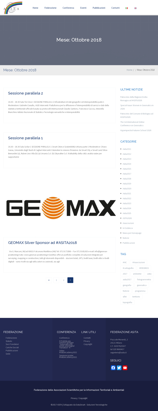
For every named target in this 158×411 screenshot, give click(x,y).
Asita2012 (127, 154)
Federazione (50, 7)
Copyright (88, 344)
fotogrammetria (144, 279)
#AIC (125, 262)
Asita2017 (127, 173)
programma (140, 290)
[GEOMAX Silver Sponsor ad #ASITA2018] (59, 207)
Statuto (9, 341)
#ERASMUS (144, 268)
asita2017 (127, 279)
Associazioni (128, 223)
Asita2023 (127, 203)
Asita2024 (127, 208)
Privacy (87, 341)
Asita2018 (127, 178)
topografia (127, 302)
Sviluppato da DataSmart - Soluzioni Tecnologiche (85, 404)
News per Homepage (132, 233)
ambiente (137, 273)
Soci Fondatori (12, 344)
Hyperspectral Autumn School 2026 (135, 130)
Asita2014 (127, 163)
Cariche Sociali (12, 347)
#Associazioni (139, 262)
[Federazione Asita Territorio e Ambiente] (12, 7)
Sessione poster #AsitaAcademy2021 (68, 356)
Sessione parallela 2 (25, 93)
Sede (8, 353)
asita (149, 273)
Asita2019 (127, 183)
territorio (136, 296)
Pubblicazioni (99, 7)
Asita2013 (127, 158)
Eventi (83, 7)
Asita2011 (127, 149)
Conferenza (68, 7)
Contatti (115, 7)
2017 (125, 273)
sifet (125, 296)
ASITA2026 (127, 218)
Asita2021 (127, 193)
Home (35, 7)
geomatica (141, 285)
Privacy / (75, 398)
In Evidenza (128, 228)
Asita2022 (127, 198)
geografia (127, 285)
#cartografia (128, 268)
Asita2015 (127, 168)
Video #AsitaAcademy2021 (68, 351)
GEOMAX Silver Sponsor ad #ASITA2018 (42, 242)
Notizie (126, 238)
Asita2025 (127, 213)
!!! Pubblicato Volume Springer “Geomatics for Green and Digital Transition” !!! (66, 344)
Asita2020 (127, 188)
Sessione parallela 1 (25, 138)
